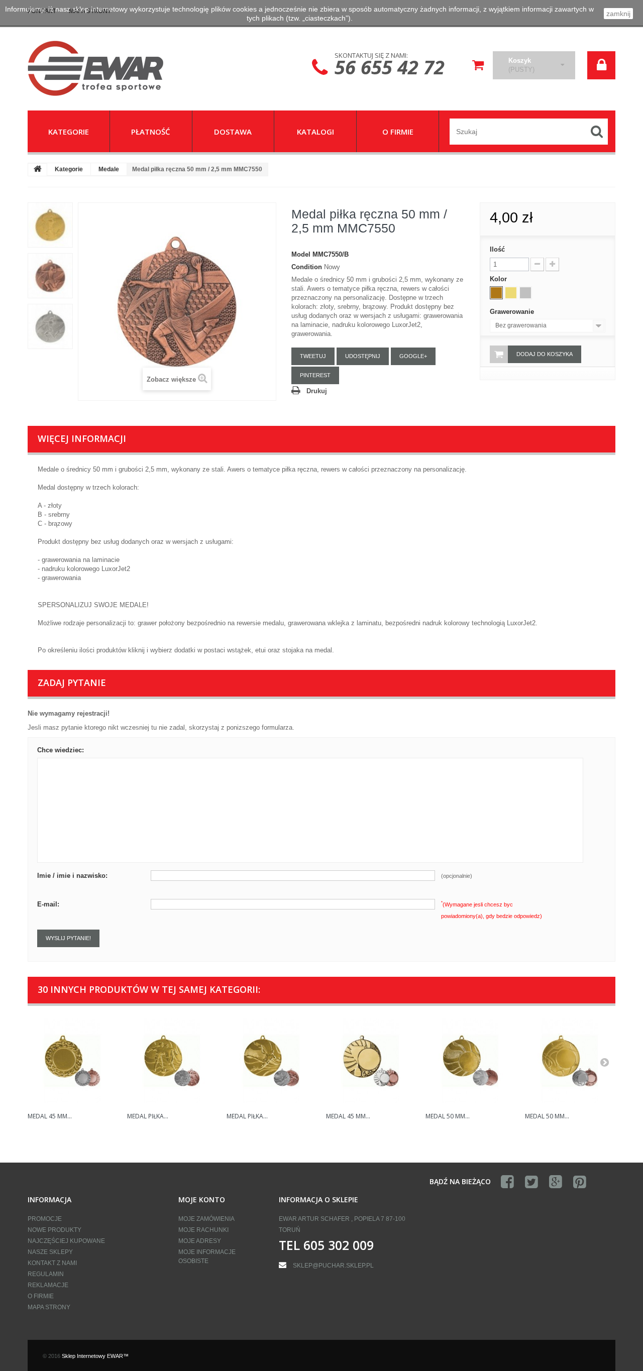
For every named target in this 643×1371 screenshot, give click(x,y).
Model (300, 254)
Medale (108, 169)
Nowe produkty (54, 1229)
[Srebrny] (525, 292)
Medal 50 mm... (447, 1116)
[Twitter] (531, 1182)
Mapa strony (49, 1307)
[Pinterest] (579, 1182)
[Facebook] (507, 1182)
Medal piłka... (147, 1116)
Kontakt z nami (52, 1263)
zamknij (618, 14)
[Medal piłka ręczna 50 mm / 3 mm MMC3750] (271, 1060)
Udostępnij (362, 356)
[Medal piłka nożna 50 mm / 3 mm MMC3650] (172, 1060)
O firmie (41, 1296)
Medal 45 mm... (50, 1116)
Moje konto (201, 1199)
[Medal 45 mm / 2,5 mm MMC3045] (72, 1060)
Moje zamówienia (206, 1218)
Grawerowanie (513, 311)
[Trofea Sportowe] (120, 68)
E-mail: (48, 904)
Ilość (497, 249)
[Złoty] (510, 292)
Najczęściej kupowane (66, 1240)
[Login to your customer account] (601, 65)
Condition (306, 267)
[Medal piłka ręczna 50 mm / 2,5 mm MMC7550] (50, 225)
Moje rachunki (203, 1229)
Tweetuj (313, 356)
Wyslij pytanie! (68, 938)
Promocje (45, 1218)
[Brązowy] (496, 292)
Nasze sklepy (50, 1251)
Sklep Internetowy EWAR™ (95, 1356)
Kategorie (69, 169)
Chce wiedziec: (60, 750)
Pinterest (315, 375)
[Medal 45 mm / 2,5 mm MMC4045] (370, 1060)
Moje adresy (199, 1240)
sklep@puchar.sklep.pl (333, 1265)
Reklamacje (48, 1285)
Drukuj (316, 391)
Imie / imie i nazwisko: (72, 875)
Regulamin (46, 1274)
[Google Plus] (555, 1182)
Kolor (499, 279)
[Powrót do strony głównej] (37, 170)
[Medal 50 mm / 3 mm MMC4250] (470, 1060)
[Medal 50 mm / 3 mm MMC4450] (569, 1060)
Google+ (413, 356)
